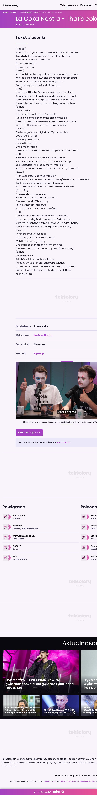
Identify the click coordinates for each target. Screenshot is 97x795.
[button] (69, 5)
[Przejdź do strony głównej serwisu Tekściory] (10, 5)
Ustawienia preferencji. (86, 781)
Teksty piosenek (26, 12)
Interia (5, 12)
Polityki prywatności (68, 781)
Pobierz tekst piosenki (29, 432)
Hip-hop (37, 12)
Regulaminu (50, 781)
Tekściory (14, 12)
